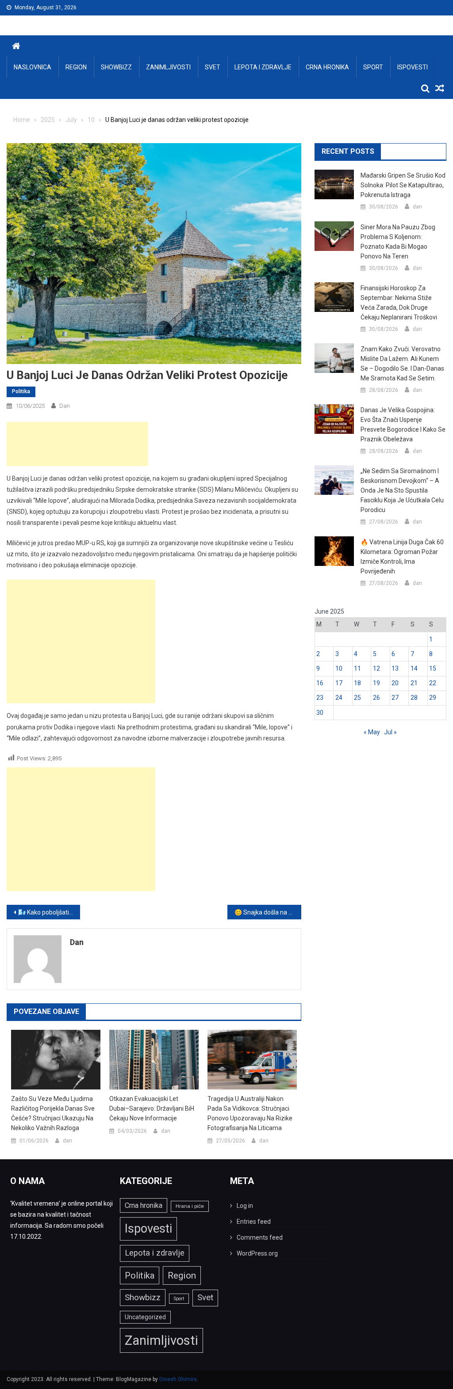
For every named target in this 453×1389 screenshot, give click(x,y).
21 (414, 683)
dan (64, 405)
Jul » (390, 732)
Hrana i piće (190, 1206)
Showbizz (116, 67)
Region (76, 67)
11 (357, 668)
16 (319, 683)
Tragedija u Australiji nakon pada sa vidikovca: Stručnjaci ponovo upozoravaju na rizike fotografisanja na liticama (249, 1113)
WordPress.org (257, 1253)
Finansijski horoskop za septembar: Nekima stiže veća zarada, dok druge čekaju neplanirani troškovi (399, 303)
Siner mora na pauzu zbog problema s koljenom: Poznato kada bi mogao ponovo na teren (398, 242)
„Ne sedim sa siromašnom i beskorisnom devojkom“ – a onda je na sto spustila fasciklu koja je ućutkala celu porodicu (402, 490)
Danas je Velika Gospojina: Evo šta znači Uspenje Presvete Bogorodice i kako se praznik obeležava (403, 424)
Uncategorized (145, 1317)
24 (338, 697)
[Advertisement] (77, 444)
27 (395, 697)
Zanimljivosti (168, 67)
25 (357, 697)
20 (395, 683)
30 (319, 712)
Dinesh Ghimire (178, 1379)
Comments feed (260, 1237)
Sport (373, 67)
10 (338, 668)
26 (376, 697)
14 (414, 668)
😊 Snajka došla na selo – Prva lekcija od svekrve (267, 912)
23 (319, 697)
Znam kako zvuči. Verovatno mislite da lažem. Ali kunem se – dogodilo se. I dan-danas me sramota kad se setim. (402, 363)
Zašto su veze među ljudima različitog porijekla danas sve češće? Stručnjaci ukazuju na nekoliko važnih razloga (53, 1113)
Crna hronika (327, 67)
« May (372, 732)
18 (357, 683)
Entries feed (254, 1221)
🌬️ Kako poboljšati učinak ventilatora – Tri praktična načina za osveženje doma (49, 912)
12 (376, 668)
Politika (21, 391)
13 (395, 668)
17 (338, 683)
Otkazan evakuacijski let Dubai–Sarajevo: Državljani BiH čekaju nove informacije (151, 1108)
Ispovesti (412, 67)
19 (376, 683)
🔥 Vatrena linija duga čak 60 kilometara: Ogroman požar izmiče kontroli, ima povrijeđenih (402, 557)
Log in (245, 1205)
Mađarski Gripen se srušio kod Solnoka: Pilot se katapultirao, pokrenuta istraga (403, 185)
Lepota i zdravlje (263, 67)
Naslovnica (32, 67)
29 (432, 697)
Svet (212, 67)
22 (432, 683)
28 (414, 697)
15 (432, 668)
